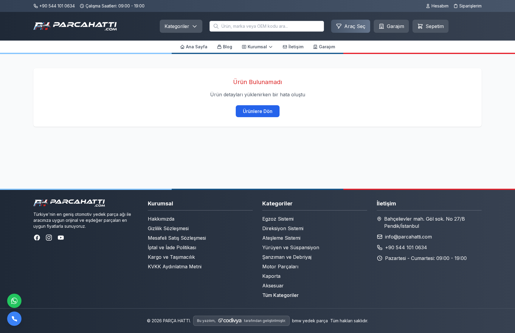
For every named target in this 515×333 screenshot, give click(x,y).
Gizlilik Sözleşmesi (168, 228)
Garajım (327, 46)
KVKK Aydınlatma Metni (174, 267)
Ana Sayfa (196, 46)
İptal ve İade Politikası (172, 247)
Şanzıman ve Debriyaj (286, 257)
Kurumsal (257, 46)
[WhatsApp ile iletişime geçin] (14, 301)
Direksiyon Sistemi (282, 228)
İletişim (295, 46)
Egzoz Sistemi (278, 219)
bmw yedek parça (310, 320)
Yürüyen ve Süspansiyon (290, 247)
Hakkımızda (161, 219)
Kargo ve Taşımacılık (171, 257)
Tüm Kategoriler (280, 295)
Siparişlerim (470, 5)
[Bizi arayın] (14, 319)
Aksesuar (273, 286)
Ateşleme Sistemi (281, 238)
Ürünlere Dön (257, 111)
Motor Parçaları (280, 267)
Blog (227, 46)
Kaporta (271, 276)
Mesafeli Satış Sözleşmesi (177, 238)
